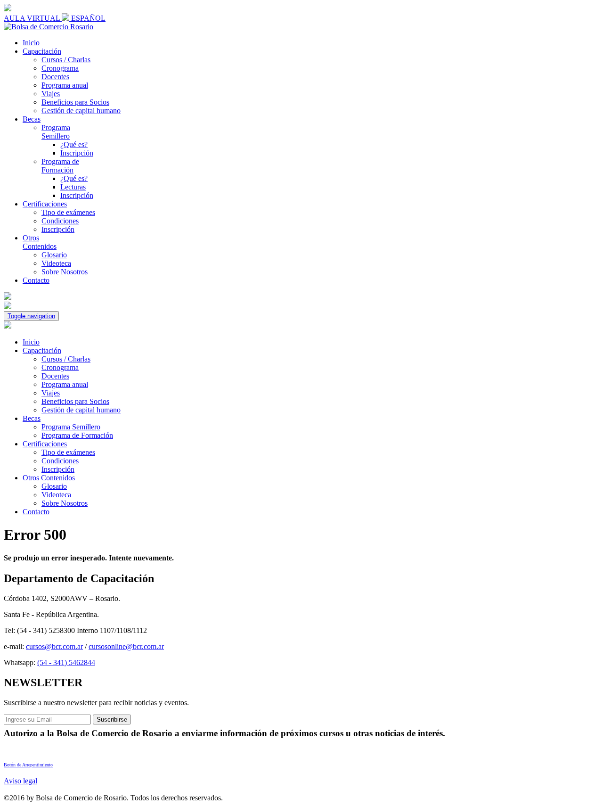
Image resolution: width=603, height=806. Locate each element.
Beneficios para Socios (75, 102)
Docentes (55, 77)
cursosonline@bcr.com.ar (126, 646)
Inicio (31, 43)
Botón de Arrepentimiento (28, 764)
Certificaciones (45, 204)
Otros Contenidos (40, 242)
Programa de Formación (60, 165)
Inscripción (76, 153)
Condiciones (60, 221)
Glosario (54, 255)
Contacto (36, 280)
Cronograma (60, 68)
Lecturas (73, 187)
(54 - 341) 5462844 (66, 662)
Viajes (50, 94)
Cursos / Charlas (65, 60)
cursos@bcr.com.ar (54, 646)
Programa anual (64, 85)
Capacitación (42, 51)
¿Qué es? (74, 144)
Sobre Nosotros (64, 272)
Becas (32, 119)
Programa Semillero (55, 131)
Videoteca (56, 263)
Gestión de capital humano (81, 111)
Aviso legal (20, 781)
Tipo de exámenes (68, 212)
